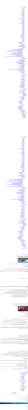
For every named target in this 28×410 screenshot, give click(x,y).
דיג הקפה (23, 78)
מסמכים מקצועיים (22, 72)
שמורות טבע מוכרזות (22, 71)
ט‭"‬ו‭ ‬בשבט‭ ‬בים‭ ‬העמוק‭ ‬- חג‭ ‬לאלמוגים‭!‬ (19, 185)
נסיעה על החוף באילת (20, 109)
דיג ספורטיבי (22, 209)
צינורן (23, 17)
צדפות (23, 14)
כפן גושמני (23, 20)
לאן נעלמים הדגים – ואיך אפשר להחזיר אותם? (18, 53)
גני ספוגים (23, 13)
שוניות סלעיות (22, 38)
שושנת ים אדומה (22, 35)
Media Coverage (23, 118)
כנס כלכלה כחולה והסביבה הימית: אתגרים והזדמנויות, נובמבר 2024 (16, 50)
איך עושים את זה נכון (23, 61)
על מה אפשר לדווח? (23, 228)
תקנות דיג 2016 (22, 86)
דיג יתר (23, 384)
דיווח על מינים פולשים (21, 110)
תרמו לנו (14, 403)
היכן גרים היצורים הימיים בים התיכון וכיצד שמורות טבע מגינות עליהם (15, 54)
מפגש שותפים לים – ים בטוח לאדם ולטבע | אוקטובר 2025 (16, 49)
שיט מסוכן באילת (21, 108)
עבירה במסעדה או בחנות (20, 101)
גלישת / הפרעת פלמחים (20, 42)
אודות (23, 96)
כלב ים (23, 158)
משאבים (24, 177)
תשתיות (24, 90)
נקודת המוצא (22, 174)
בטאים (23, 31)
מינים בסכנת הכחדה (23, 22)
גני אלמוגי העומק (22, 37)
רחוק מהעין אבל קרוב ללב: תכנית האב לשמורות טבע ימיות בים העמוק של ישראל (14, 51)
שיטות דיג (24, 76)
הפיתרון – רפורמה (22, 81)
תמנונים (23, 10)
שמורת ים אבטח (22, 66)
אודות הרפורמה (22, 82)
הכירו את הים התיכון (23, 7)
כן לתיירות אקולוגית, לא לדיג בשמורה (20, 62)
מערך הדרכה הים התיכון (21, 57)
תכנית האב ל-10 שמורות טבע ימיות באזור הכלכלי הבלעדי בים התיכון (17, 69)
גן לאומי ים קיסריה (22, 67)
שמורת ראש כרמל (22, 65)
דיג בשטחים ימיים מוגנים (21, 63)
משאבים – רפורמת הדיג (22, 84)
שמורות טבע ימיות (25, 58)
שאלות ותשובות (23, 244)
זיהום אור (23, 91)
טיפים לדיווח (22, 98)
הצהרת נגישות (23, 116)
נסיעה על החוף (21, 103)
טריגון (23, 21)
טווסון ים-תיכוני (22, 166)
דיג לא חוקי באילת (21, 105)
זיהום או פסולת (21, 102)
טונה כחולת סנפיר (22, 15)
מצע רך (23, 39)
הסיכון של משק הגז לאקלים (22, 93)
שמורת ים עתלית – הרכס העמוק (20, 68)
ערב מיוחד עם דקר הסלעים (20, 55)
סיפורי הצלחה (22, 97)
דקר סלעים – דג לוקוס (21, 18)
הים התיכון (25, 6)
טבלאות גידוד (22, 40)
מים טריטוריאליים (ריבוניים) (22, 89)
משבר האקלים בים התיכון (21, 45)
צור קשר (24, 117)
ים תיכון (23, 99)
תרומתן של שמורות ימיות (21, 60)
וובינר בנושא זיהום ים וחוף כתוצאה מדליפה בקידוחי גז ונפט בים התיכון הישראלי (14, 56)
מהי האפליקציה (23, 225)
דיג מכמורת (23, 77)
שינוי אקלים (22, 378)
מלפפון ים (23, 33)
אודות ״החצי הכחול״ (23, 113)
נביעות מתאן (21, 43)
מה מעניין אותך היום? (21, 48)
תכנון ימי (26, 88)
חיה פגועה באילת (21, 106)
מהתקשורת (23, 73)
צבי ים (23, 29)
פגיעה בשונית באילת (20, 236)
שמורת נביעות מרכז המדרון (21, 70)
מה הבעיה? (23, 75)
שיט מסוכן (21, 104)
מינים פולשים (22, 46)
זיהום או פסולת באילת (20, 107)
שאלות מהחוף (22, 83)
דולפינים (23, 11)
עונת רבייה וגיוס (23, 80)
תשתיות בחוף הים (22, 220)
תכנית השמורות (23, 64)
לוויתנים (23, 8)
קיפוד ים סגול (22, 150)
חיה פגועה (21, 100)
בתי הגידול (23, 377)
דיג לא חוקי (24, 382)
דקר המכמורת (22, 12)
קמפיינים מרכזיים (23, 47)
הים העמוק (23, 41)
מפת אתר (23, 385)
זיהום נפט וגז (24, 92)
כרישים (23, 9)
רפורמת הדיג (25, 74)
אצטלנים (23, 16)
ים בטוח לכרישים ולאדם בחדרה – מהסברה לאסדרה (17, 52)
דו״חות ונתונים (22, 111)
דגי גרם (23, 142)
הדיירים (23, 375)
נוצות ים (23, 19)
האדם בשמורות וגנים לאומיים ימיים (20, 193)
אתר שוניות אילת (23, 115)
